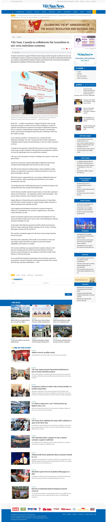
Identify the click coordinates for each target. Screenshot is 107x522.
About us (74, 514)
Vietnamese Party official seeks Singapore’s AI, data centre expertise (89, 101)
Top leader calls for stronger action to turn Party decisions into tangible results (85, 150)
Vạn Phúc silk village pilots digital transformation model (89, 127)
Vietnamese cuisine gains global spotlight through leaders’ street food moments (85, 294)
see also (16, 303)
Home (13, 37)
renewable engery (39, 275)
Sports (59, 12)
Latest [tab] (79, 85)
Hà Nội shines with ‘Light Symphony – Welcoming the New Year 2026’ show (85, 167)
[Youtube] (67, 48)
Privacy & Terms (89, 514)
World (82, 12)
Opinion (75, 12)
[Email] (71, 48)
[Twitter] (64, 48)
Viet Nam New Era (37, 15)
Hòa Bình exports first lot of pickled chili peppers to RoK (51, 473)
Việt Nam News (53, 6)
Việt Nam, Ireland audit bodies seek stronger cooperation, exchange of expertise (89, 110)
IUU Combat (23, 17)
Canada (18, 275)
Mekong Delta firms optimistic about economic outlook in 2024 (52, 455)
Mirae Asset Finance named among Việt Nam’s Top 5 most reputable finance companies (85, 241)
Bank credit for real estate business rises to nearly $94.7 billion (20, 321)
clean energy (30, 275)
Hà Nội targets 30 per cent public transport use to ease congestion (84, 208)
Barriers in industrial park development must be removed (49, 490)
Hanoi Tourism (72, 15)
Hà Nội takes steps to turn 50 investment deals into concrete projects (84, 185)
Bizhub (76, 1)
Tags (13, 275)
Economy (29, 12)
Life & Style (52, 12)
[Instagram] (69, 48)
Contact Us (93, 1)
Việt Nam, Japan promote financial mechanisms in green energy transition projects (50, 370)
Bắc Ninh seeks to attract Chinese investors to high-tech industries (41, 321)
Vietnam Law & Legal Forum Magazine (65, 1)
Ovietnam (82, 1)
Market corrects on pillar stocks (43, 352)
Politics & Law (20, 12)
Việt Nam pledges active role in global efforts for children (88, 119)
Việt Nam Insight (14, 17)
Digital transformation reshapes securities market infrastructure (40, 341)
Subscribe (79, 74)
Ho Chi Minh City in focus (83, 15)
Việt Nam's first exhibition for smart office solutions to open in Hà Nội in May (51, 421)
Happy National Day (44, 17)
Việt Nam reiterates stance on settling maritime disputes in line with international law (85, 265)
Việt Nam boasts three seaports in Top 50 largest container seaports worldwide (49, 438)
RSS (95, 514)
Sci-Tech (37, 12)
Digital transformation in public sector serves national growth (61, 321)
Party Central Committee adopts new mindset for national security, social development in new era (85, 144)
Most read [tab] (90, 85)
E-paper (79, 68)
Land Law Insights (62, 15)
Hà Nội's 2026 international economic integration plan (85, 190)
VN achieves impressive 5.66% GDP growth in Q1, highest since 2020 (49, 404)
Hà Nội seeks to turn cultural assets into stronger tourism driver (85, 204)
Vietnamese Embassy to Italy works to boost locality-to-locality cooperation (52, 387)
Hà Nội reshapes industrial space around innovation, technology (62, 341)
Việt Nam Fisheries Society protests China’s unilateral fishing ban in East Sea (85, 270)
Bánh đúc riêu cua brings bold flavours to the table (84, 299)
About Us (88, 1)
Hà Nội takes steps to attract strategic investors (85, 193)
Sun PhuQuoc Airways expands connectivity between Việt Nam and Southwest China (85, 236)
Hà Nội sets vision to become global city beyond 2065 (85, 212)
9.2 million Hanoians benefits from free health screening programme (85, 162)
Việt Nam (24, 275)
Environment (67, 12)
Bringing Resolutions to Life (25, 15)
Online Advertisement (82, 78)
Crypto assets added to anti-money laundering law (20, 341)
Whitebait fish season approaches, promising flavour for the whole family (85, 289)
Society (44, 12)
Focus (13, 15)
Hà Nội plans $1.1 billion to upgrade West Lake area (85, 171)
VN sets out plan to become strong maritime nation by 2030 (85, 140)
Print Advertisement (82, 76)
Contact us (81, 514)
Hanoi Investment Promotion (49, 15)
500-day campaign (33, 17)
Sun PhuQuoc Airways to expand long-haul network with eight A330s (85, 246)
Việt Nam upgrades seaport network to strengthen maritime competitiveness (85, 259)
